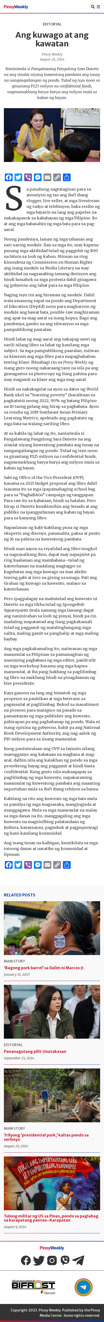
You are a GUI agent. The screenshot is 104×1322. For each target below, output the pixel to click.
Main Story (14, 961)
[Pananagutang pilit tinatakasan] (52, 1012)
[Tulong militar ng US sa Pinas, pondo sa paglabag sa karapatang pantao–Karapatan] (52, 1183)
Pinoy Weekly (52, 54)
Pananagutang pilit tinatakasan (35, 1051)
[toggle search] (93, 7)
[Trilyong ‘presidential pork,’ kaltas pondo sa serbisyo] (52, 1095)
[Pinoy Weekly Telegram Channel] (78, 1260)
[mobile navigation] (98, 7)
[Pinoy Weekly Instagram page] (52, 1260)
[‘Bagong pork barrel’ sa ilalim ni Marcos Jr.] (52, 928)
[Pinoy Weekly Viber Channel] (65, 1260)
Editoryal (52, 24)
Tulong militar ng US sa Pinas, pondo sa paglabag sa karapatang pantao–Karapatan (51, 1218)
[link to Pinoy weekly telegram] (83, 1287)
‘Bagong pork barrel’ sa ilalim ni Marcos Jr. (44, 967)
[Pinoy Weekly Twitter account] (39, 1260)
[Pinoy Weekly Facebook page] (26, 1260)
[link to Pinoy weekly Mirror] (33, 1287)
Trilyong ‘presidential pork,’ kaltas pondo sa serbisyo (46, 1137)
